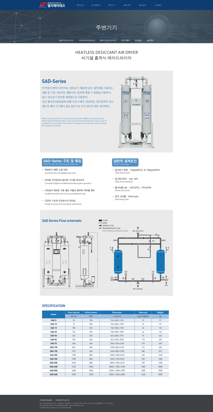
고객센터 (158, 5)
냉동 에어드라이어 (66, 40)
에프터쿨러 (125, 40)
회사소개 (80, 5)
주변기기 (111, 5)
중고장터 (142, 5)
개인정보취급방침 (45, 400)
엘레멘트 (150, 40)
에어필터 (138, 40)
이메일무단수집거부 (62, 400)
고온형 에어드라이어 (87, 40)
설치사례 (127, 5)
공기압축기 (96, 5)
